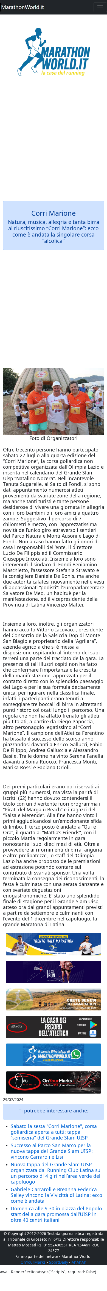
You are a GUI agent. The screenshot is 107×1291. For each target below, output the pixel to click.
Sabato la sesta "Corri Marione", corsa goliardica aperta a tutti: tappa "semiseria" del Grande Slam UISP (54, 1132)
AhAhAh (79, 1262)
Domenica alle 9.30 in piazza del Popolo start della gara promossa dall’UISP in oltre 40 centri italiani (56, 1214)
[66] (53, 944)
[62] (53, 972)
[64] (53, 1027)
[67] (53, 999)
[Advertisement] (53, 142)
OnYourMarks (33, 1262)
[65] (53, 1055)
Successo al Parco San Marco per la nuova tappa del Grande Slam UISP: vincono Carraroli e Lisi (52, 1151)
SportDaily (58, 1262)
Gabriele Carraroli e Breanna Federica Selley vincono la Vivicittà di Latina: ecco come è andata (56, 1195)
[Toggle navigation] (100, 7)
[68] (53, 1082)
